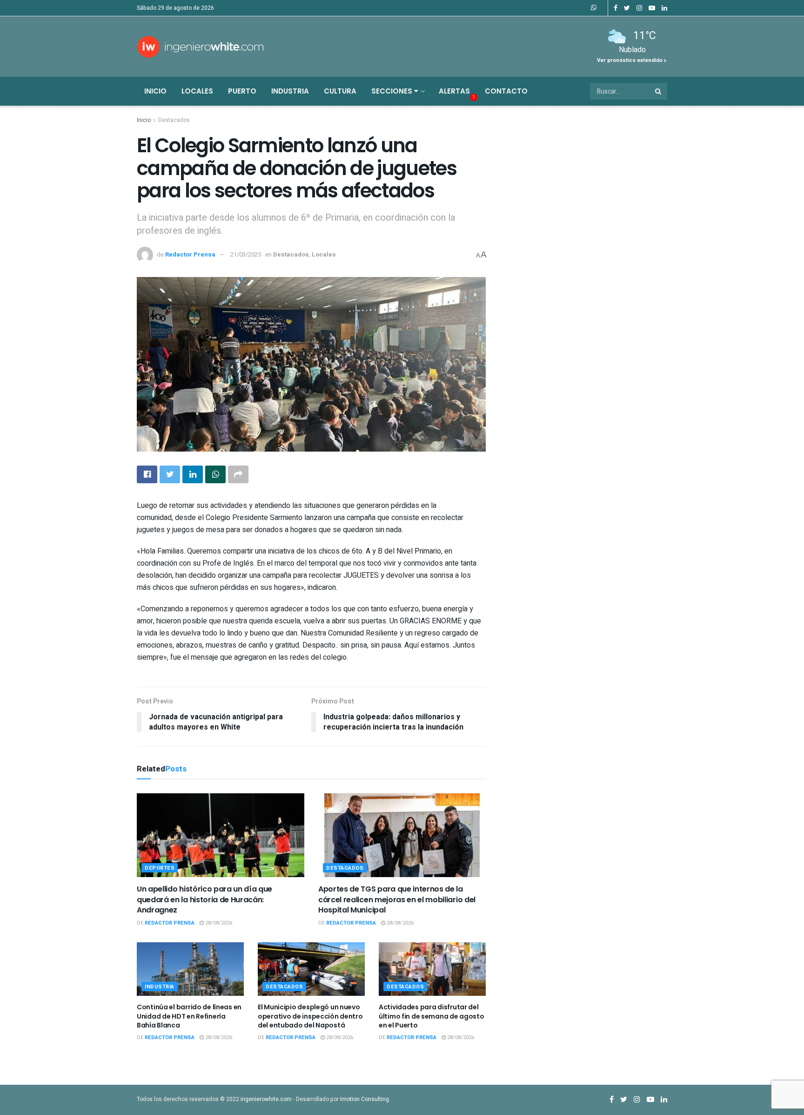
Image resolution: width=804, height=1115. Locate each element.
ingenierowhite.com (266, 1099)
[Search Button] (658, 91)
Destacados (174, 120)
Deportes (159, 868)
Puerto (242, 91)
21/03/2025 (245, 254)
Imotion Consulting (364, 1099)
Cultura (340, 91)
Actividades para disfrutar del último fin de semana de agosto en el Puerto (431, 1016)
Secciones (392, 91)
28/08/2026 (218, 923)
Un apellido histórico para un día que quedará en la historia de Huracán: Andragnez (204, 899)
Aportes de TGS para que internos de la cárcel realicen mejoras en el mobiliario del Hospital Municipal (397, 899)
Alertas (454, 91)
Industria (290, 91)
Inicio (155, 91)
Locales (197, 91)
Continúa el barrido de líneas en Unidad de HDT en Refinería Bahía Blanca (189, 1016)
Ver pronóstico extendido (630, 60)
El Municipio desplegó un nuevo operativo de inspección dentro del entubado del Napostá (310, 1016)
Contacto (506, 91)
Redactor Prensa (190, 254)
